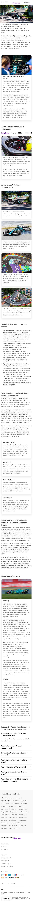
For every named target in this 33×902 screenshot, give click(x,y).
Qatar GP (14, 814)
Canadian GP (13, 817)
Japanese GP (23, 817)
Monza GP (22, 814)
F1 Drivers (4, 825)
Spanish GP (21, 806)
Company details (6, 858)
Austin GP (4, 820)
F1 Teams (19, 823)
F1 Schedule (22, 825)
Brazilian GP (13, 820)
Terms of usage (5, 863)
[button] (16, 734)
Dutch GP (4, 817)
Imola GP (4, 806)
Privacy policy (5, 861)
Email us (5, 850)
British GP (14, 809)
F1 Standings (13, 825)
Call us (5, 847)
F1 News (12, 823)
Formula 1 (17, 798)
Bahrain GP (15, 801)
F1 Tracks (4, 828)
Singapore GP (14, 812)
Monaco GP (12, 806)
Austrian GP (4, 809)
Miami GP (24, 803)
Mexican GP (24, 812)
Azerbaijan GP (15, 803)
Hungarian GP (23, 809)
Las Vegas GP (23, 820)
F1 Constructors (13, 828)
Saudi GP (23, 801)
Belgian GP (4, 812)
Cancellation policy (7, 866)
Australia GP (5, 803)
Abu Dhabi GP (5, 814)
